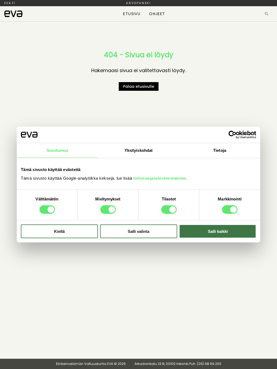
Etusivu (131, 13)
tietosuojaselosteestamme (159, 178)
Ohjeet (157, 13)
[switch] (108, 209)
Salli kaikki (218, 231)
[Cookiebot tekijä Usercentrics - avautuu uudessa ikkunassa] (232, 135)
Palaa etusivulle (138, 86)
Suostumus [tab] (57, 150)
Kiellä (59, 231)
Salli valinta (138, 231)
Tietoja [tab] (219, 150)
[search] (267, 13)
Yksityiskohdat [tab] (138, 150)
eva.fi (9, 3)
